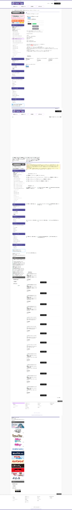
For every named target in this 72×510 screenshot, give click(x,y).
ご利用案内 (15, 281)
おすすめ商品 (27, 407)
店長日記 (39, 404)
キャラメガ (18, 3)
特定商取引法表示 (15, 279)
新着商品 (26, 499)
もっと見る (58, 397)
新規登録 (52, 3)
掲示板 (38, 407)
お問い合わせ (15, 283)
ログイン (48, 3)
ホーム (13, 496)
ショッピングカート (15, 499)
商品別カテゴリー (27, 404)
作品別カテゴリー (27, 496)
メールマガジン (39, 499)
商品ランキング (27, 408)
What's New (38, 496)
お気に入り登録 (35, 28)
